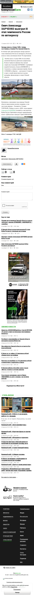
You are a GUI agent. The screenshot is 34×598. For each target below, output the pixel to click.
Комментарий (5, 191)
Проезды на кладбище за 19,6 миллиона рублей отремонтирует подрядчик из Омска (16, 361)
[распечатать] (16, 165)
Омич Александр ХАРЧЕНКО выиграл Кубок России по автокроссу (14, 244)
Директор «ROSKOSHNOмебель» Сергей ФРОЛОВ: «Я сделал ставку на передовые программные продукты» (16, 331)
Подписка (23, 558)
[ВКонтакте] (22, 164)
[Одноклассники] (24, 164)
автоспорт (4, 159)
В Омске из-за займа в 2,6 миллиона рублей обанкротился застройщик (15, 354)
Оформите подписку (20, 488)
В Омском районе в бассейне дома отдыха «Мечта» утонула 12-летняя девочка (14, 368)
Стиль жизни (8, 395)
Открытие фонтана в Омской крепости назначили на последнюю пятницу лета (14, 442)
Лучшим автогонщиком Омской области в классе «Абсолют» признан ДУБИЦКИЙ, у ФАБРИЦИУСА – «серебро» (16, 222)
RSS (21, 562)
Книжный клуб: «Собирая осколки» (13, 454)
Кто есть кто (24, 516)
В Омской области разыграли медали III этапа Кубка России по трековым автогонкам (15, 230)
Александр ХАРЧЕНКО (8, 110)
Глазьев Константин (13, 148)
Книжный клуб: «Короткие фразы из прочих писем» (16, 432)
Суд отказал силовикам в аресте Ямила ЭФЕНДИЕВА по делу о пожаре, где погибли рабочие (15, 376)
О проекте (23, 545)
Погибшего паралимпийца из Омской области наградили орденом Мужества (15, 340)
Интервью (23, 520)
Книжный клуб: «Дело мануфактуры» (13, 425)
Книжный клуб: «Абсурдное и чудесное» (14, 437)
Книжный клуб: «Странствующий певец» (15, 448)
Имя (2, 185)
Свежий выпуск (24, 509)
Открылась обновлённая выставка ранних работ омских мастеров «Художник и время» (16, 469)
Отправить (5, 212)
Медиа (22, 512)
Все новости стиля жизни (8, 477)
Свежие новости (8, 327)
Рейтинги (23, 528)
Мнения (22, 524)
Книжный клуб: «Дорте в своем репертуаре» (16, 464)
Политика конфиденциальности (14, 582)
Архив (22, 535)
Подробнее (14, 587)
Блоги (22, 531)
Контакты (23, 549)
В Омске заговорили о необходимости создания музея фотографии (14, 459)
